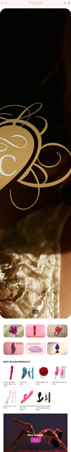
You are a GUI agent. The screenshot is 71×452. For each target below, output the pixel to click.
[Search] (6, 3)
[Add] (16, 377)
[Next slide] (33, 373)
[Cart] (69, 3)
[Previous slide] (21, 373)
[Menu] (2, 3)
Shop (35, 312)
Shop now (35, 440)
